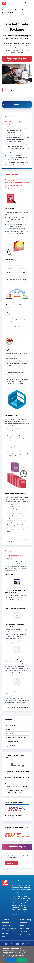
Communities (6, 925)
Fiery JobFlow (9, 733)
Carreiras (22, 925)
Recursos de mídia (25, 935)
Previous (4, 104)
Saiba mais (10, 863)
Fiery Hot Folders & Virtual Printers (16, 737)
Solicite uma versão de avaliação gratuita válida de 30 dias (16, 59)
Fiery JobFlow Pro (10, 725)
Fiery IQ (7, 729)
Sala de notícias (24, 928)
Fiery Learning (6, 933)
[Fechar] (31, 948)
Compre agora (9, 90)
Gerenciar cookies (11, 960)
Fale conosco (24, 931)
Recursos (16, 104)
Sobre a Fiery (25, 919)
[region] (17, 954)
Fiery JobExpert (10, 746)
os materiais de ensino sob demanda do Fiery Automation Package (17, 564)
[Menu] (30, 3)
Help (3, 936)
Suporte (5, 919)
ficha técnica (8, 164)
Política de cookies (17, 956)
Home (4, 10)
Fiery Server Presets (11, 741)
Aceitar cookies (22, 960)
